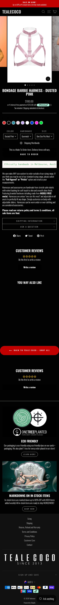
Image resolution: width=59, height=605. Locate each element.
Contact (29, 544)
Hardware (26, 131)
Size (44, 131)
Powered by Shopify (29, 602)
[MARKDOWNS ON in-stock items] (29, 476)
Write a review (29, 267)
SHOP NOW (29, 509)
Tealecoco (11, 12)
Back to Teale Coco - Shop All (31, 350)
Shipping (26, 108)
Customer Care (29, 540)
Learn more (29, 454)
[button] (4, 123)
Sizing (29, 518)
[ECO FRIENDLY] (29, 422)
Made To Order (29, 154)
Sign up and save (29, 574)
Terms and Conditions (29, 531)
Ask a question (29, 226)
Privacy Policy (30, 536)
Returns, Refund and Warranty (29, 527)
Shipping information (29, 221)
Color (10, 131)
